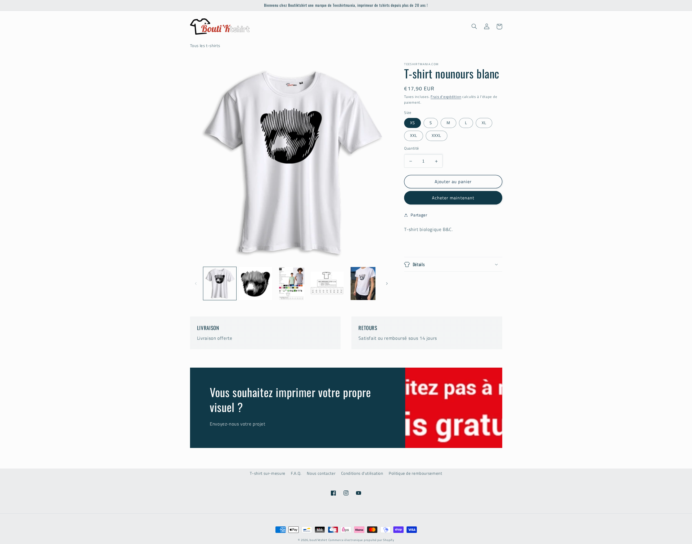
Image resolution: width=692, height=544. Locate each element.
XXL (413, 135)
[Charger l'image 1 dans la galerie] (219, 283)
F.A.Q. (296, 473)
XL (484, 123)
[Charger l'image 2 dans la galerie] (255, 283)
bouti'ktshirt (318, 540)
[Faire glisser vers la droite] (387, 283)
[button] (474, 26)
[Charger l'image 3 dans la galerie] (291, 283)
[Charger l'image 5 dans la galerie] (363, 283)
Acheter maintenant (453, 197)
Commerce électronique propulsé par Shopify (361, 540)
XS (412, 123)
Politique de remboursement (415, 473)
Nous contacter (321, 473)
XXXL (436, 135)
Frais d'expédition (446, 96)
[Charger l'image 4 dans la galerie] (327, 283)
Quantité (411, 148)
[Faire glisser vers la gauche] (196, 283)
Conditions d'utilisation (362, 473)
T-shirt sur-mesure (267, 473)
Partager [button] (419, 215)
